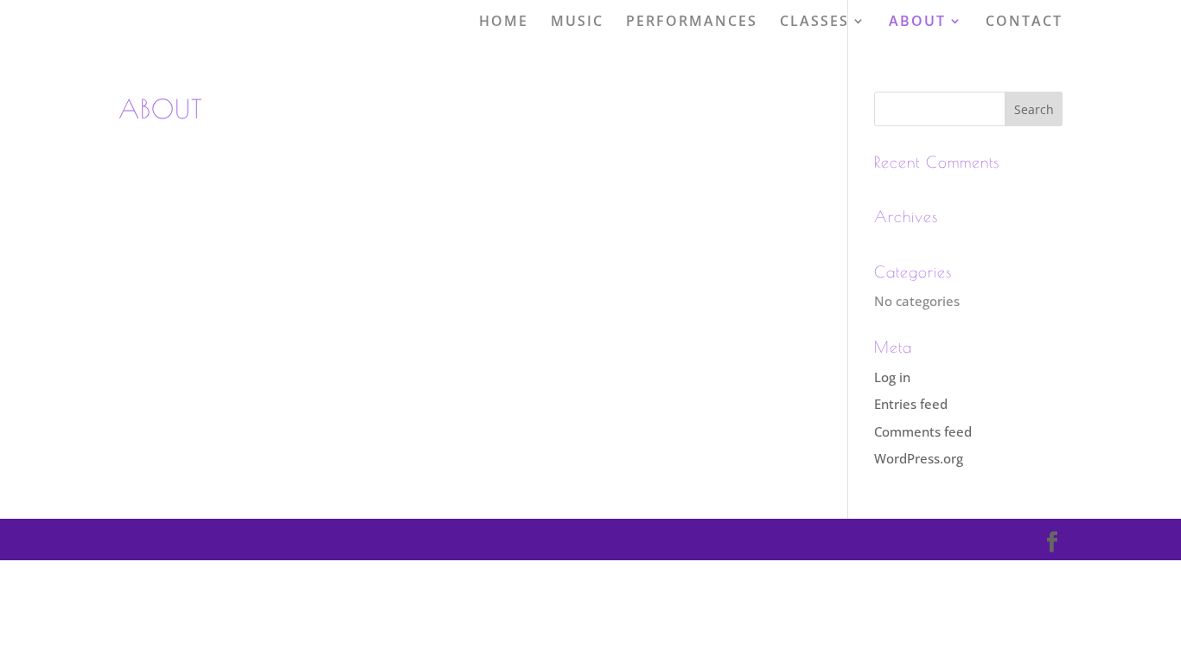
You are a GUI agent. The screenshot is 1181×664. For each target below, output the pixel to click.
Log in (892, 377)
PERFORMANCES (691, 21)
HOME (503, 21)
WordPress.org (918, 458)
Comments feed (923, 431)
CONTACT (1024, 21)
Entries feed (911, 403)
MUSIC (577, 21)
